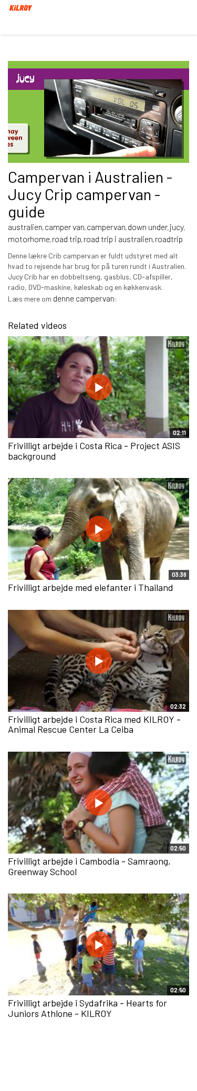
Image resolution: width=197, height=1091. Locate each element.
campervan (106, 227)
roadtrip (169, 239)
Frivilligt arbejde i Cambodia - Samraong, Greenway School (89, 866)
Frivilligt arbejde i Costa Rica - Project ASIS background (94, 451)
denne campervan (84, 298)
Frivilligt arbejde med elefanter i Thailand (90, 587)
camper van (65, 227)
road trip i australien (118, 239)
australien (25, 227)
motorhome (29, 239)
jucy (177, 227)
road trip (66, 239)
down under (148, 227)
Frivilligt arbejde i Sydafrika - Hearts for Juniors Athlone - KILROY (87, 1008)
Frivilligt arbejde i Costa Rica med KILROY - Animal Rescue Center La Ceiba (94, 724)
